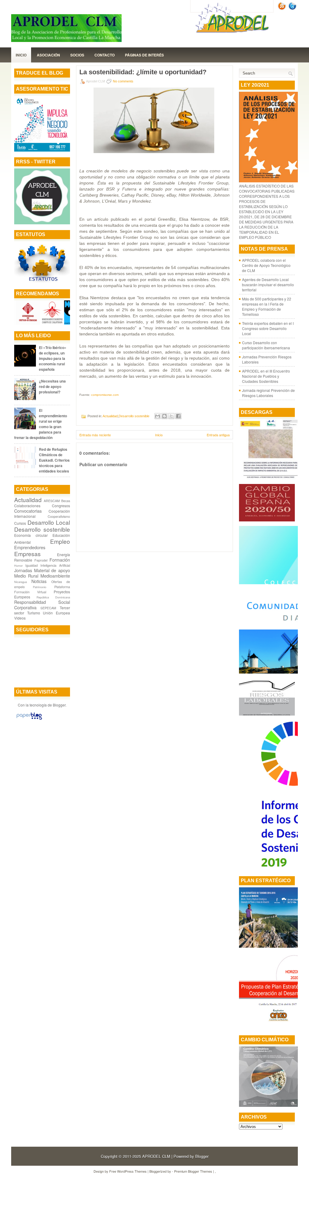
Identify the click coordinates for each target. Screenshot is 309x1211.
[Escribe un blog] (164, 416)
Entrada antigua (218, 434)
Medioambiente (55, 575)
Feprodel (40, 560)
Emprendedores (29, 547)
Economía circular (31, 535)
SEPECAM (48, 608)
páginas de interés (144, 55)
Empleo (60, 541)
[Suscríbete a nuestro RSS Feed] (282, 8)
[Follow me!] (293, 8)
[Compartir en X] (171, 416)
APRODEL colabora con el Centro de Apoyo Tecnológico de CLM (266, 265)
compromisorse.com (105, 394)
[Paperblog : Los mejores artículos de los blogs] (29, 719)
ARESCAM (52, 500)
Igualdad (31, 565)
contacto (104, 55)
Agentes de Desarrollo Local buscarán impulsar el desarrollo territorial (268, 284)
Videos (20, 617)
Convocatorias (28, 511)
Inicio (21, 55)
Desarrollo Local (48, 522)
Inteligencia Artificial (55, 565)
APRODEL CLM (156, 1156)
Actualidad (28, 499)
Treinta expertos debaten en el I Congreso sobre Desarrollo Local (268, 328)
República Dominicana (53, 597)
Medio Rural (26, 575)
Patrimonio (39, 587)
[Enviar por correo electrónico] (157, 416)
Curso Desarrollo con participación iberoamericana (266, 345)
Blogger (59, 704)
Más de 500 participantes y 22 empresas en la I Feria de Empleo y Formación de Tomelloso (266, 306)
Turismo (33, 612)
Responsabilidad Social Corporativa (42, 604)
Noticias (38, 581)
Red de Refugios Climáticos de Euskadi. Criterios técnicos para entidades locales (54, 460)
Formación (59, 559)
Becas (65, 500)
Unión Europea (56, 612)
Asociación (48, 55)
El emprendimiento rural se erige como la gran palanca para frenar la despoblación (40, 424)
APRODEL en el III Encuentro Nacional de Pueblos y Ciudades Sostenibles (266, 376)
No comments (123, 81)
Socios (77, 55)
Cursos (20, 523)
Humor (18, 565)
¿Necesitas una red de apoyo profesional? (52, 386)
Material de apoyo (52, 570)
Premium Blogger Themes (193, 1171)
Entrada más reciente (95, 434)
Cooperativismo (59, 516)
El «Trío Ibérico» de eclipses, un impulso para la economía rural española (52, 358)
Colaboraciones (27, 505)
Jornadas (23, 570)
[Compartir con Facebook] (178, 416)
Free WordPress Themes (128, 1171)
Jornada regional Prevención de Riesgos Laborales (268, 393)
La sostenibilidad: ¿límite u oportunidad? (142, 72)
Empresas (27, 553)
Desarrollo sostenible (42, 529)
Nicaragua (20, 582)
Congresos (61, 505)
